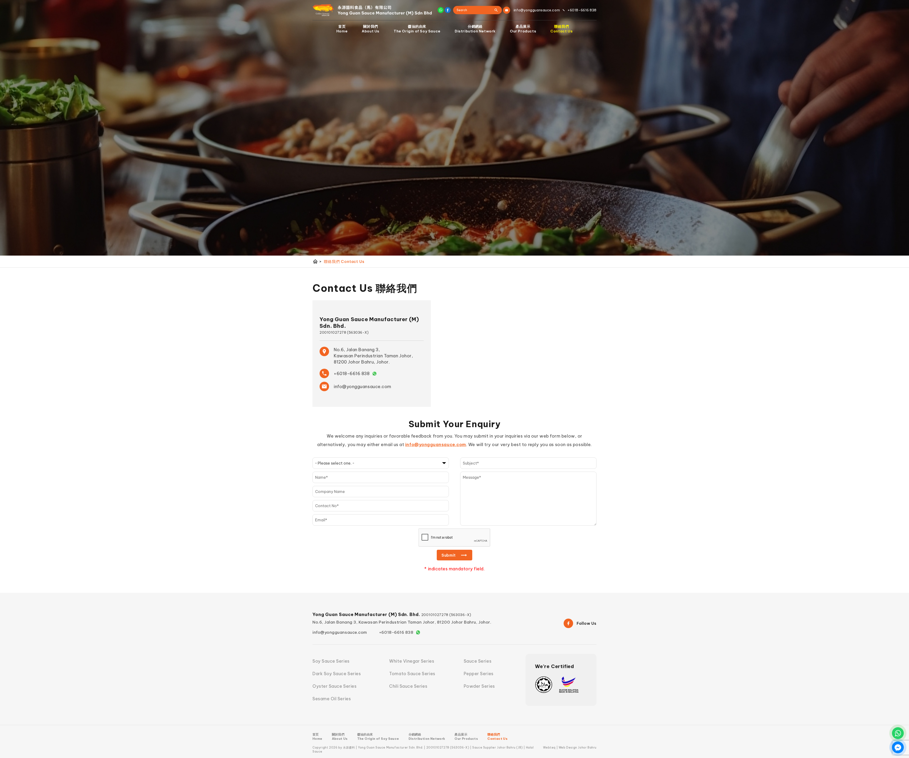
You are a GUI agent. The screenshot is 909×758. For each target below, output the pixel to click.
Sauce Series (477, 661)
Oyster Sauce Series (334, 686)
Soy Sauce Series (331, 661)
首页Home (342, 28)
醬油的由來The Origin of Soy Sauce (417, 28)
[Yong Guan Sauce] (372, 10)
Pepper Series (479, 673)
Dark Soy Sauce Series (336, 673)
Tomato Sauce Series (412, 673)
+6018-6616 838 (352, 373)
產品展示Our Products (523, 28)
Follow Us (587, 623)
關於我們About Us (370, 28)
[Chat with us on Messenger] (898, 747)
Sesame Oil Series (331, 698)
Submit (448, 555)
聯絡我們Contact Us (561, 28)
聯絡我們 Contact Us (344, 261)
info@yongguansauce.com (362, 386)
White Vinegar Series (411, 661)
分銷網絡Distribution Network (475, 28)
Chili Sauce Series (408, 686)
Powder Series (479, 686)
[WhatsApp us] (898, 733)
